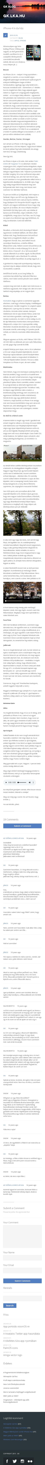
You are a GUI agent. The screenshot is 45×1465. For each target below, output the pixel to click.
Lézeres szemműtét (11, 1388)
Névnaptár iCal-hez (10, 1376)
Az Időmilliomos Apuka (13, 838)
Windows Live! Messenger (13, 1439)
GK (4, 865)
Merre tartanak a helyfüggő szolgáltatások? (19, 1392)
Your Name (8, 1252)
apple (17, 41)
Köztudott (7, 301)
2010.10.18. (14, 35)
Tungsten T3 (15, 164)
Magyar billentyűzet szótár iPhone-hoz (18, 1432)
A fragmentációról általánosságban (16, 1372)
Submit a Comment (22, 826)
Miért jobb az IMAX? (10, 1396)
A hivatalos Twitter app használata (21, 1333)
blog (21, 38)
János (5, 885)
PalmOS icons (10, 1347)
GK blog (9, 6)
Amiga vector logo (12, 1355)
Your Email (8, 1265)
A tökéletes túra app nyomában (19, 1340)
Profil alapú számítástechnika (14, 1380)
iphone (23, 41)
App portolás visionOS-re (16, 1326)
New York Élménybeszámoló (14, 1384)
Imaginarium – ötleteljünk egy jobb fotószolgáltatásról (16, 1401)
